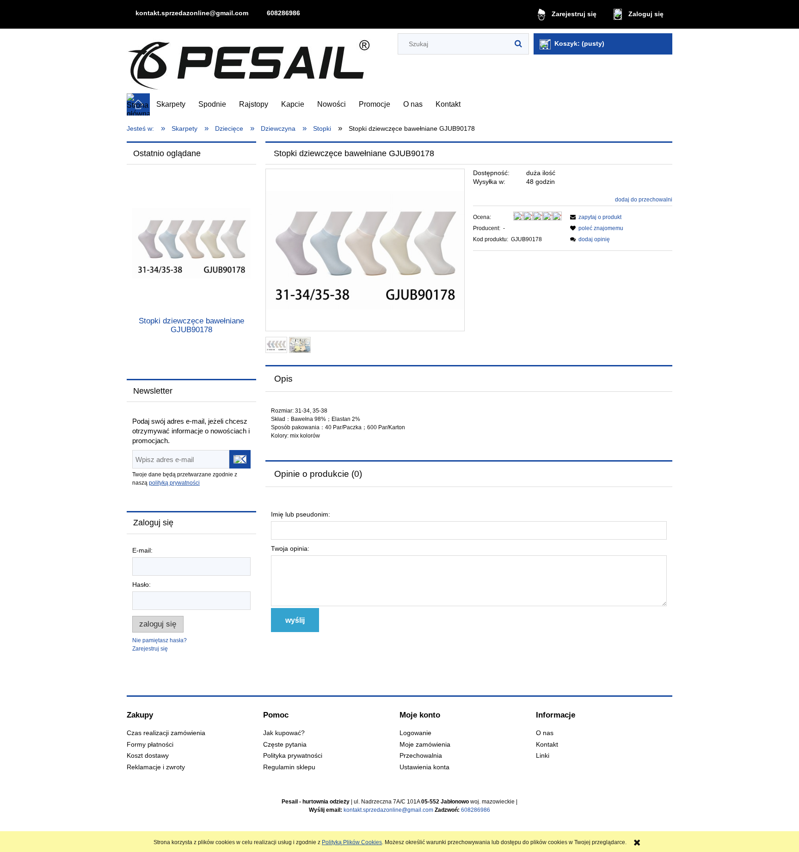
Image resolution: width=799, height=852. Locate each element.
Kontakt (547, 744)
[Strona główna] (249, 61)
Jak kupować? (284, 733)
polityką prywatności (174, 483)
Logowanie (415, 733)
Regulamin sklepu (289, 767)
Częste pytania (285, 744)
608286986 (283, 13)
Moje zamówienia (425, 744)
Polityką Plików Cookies (352, 842)
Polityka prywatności (292, 755)
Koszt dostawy (148, 755)
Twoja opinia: (290, 548)
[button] (594, 217)
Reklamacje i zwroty (156, 767)
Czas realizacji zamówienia (166, 733)
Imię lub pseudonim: (300, 514)
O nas (544, 733)
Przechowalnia (421, 755)
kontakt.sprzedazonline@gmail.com (191, 13)
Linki (542, 755)
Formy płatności (150, 744)
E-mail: (142, 550)
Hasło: (141, 584)
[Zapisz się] (240, 459)
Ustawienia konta (424, 767)
